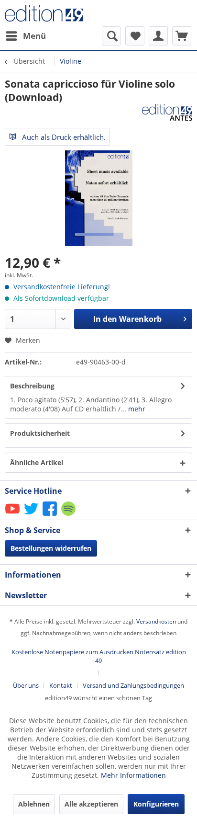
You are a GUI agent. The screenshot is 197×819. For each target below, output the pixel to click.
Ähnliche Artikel (36, 462)
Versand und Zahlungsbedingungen (133, 685)
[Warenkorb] (181, 36)
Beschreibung (32, 385)
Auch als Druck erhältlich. (63, 137)
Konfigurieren (156, 803)
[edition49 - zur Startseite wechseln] (51, 13)
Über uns (26, 685)
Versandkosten (156, 621)
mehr (135, 408)
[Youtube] (13, 515)
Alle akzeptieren (91, 803)
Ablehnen (34, 803)
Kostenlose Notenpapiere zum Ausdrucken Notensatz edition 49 (98, 656)
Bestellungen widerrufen (51, 548)
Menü (34, 35)
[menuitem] (25, 36)
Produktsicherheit (40, 433)
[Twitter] (31, 515)
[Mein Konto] (158, 36)
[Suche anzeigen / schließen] (111, 36)
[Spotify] (69, 515)
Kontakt (60, 685)
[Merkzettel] (134, 36)
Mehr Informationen (133, 775)
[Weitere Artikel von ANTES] (167, 112)
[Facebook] (50, 515)
